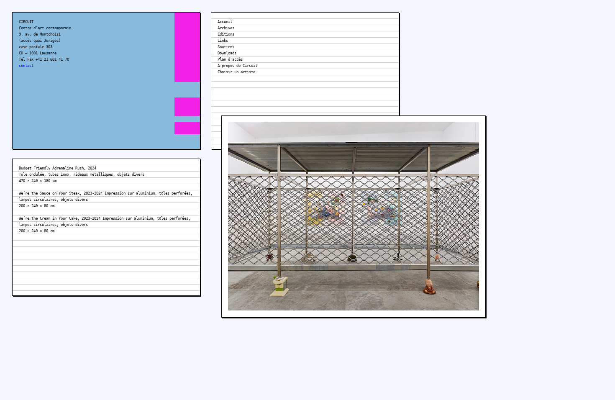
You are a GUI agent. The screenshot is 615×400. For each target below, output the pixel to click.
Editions (226, 34)
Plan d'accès (230, 59)
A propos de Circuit (237, 66)
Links (223, 40)
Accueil (225, 22)
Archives (226, 28)
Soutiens (226, 47)
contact (26, 66)
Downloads (227, 53)
